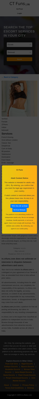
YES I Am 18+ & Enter (19, 206)
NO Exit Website (19, 210)
